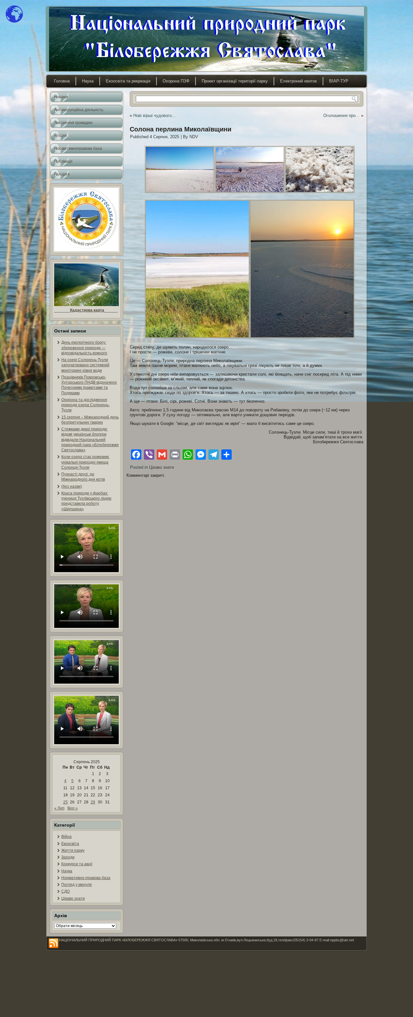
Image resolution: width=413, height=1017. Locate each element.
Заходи (68, 857)
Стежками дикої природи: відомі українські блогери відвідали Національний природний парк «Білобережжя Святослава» (90, 439)
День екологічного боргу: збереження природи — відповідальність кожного (84, 347)
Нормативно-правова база (85, 878)
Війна (66, 836)
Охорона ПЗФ (176, 81)
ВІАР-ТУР (338, 81)
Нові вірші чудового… (154, 115)
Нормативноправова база (78, 148)
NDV (193, 136)
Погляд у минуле (76, 884)
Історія (60, 135)
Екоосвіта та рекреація (128, 81)
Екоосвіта (70, 843)
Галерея (62, 174)
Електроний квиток (298, 81)
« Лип (59, 808)
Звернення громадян (73, 122)
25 (65, 802)
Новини (61, 97)
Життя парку (73, 850)
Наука (88, 81)
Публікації (63, 161)
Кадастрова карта (87, 310)
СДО (65, 891)
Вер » (72, 808)
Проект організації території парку (235, 81)
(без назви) (71, 486)
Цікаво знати (73, 898)
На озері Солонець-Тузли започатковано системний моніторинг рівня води (85, 365)
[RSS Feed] (53, 943)
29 (93, 802)
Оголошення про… (341, 115)
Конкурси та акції (76, 864)
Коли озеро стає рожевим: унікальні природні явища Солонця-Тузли (85, 462)
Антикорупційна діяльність (78, 110)
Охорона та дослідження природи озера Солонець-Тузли (85, 405)
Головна (62, 81)
